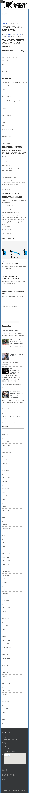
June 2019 (5, 669)
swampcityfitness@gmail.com (10, 739)
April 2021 (5, 633)
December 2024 (6, 474)
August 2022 (6, 575)
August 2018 (6, 701)
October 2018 (6, 694)
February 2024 (6, 510)
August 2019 (6, 661)
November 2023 (6, 521)
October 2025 (6, 449)
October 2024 (6, 481)
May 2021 (5, 629)
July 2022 (5, 578)
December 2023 (6, 517)
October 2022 (6, 568)
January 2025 (6, 470)
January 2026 (6, 441)
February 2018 (6, 723)
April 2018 (5, 716)
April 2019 (5, 676)
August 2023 (6, 532)
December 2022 (6, 560)
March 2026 (5, 438)
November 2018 (6, 690)
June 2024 (5, 495)
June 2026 (5, 431)
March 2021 (5, 636)
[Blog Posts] (2, 309)
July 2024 (5, 492)
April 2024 (5, 503)
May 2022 (5, 586)
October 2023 (6, 524)
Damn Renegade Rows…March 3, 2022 (13, 292)
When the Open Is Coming (9, 422)
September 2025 (7, 452)
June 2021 (5, 625)
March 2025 (5, 463)
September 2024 (7, 485)
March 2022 (5, 593)
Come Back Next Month (11, 330)
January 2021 (6, 643)
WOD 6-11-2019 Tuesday (10, 263)
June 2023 (5, 539)
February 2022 (6, 596)
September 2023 (7, 528)
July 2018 (5, 705)
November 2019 (6, 658)
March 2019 (5, 680)
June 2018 (5, 708)
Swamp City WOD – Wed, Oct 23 (9, 312)
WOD (7, 23)
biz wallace (8, 34)
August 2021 (6, 618)
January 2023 (6, 557)
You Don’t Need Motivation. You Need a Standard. (16, 341)
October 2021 (6, 611)
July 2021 (5, 622)
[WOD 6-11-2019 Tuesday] (14, 250)
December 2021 (6, 604)
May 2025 (5, 456)
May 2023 (5, 542)
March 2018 (5, 719)
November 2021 (6, 607)
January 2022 (6, 600)
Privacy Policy (5, 779)
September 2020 (7, 647)
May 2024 (5, 499)
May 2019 (5, 672)
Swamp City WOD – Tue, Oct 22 (10, 306)
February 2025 (6, 467)
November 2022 (6, 564)
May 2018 (5, 712)
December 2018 (6, 687)
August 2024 (6, 488)
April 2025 (5, 459)
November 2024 (6, 477)
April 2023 (5, 546)
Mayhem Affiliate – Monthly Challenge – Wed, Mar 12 (12, 277)
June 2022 (5, 582)
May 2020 (5, 654)
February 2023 (6, 553)
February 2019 (6, 683)
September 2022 (7, 571)
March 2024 (5, 506)
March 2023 (5, 550)
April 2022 (5, 589)
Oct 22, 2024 (18, 34)
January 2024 (6, 513)
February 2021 (6, 640)
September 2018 (7, 698)
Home (3, 23)
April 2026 (5, 434)
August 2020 (6, 651)
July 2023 (5, 535)
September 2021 (7, 615)
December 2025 (6, 445)
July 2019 (5, 665)
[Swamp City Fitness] (15, 4)
